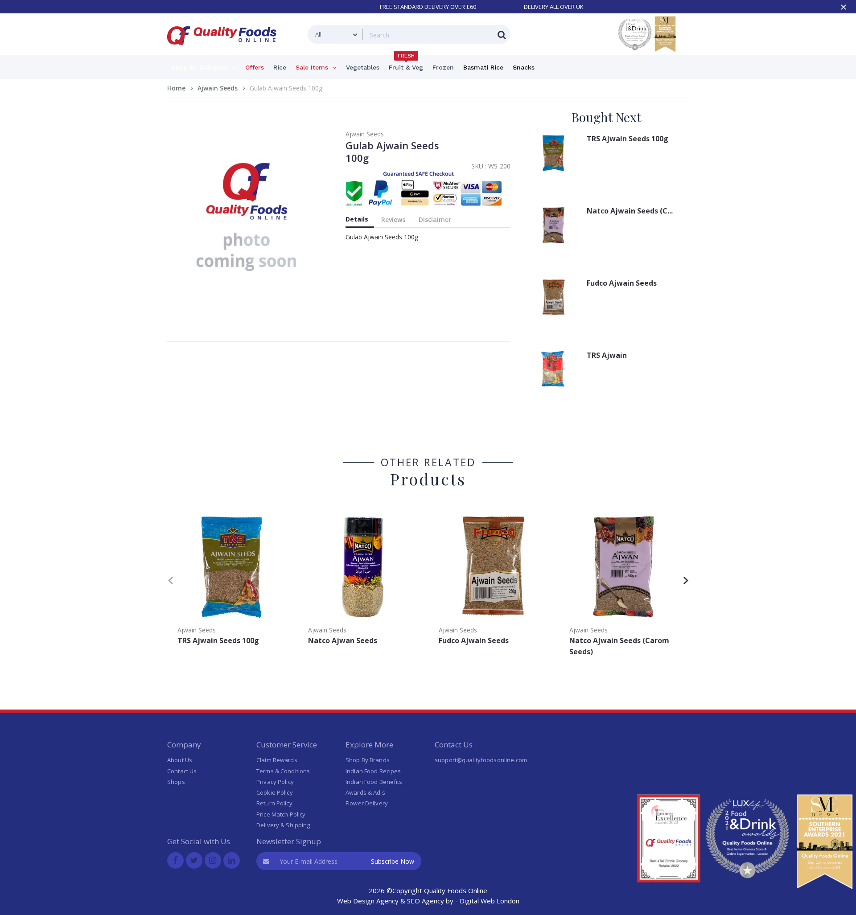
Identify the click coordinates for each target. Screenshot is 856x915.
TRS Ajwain (607, 355)
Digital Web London (489, 900)
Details (357, 219)
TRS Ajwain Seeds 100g (627, 139)
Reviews (393, 219)
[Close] (844, 7)
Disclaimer (435, 219)
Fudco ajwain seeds (622, 283)
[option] (232, 578)
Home (176, 88)
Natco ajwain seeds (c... (630, 211)
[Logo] (224, 51)
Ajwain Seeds (218, 88)
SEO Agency (425, 900)
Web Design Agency (368, 900)
